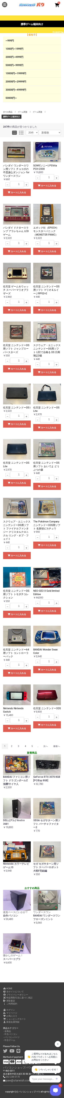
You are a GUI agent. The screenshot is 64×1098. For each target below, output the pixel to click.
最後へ (56, 746)
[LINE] (18, 1051)
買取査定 (10, 1000)
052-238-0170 (13, 1077)
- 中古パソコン (10, 1034)
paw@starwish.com (18, 1080)
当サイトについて (15, 991)
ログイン (10, 1010)
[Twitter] (5, 1051)
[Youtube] (11, 1051)
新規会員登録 (12, 1022)
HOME (9, 988)
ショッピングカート (16, 1019)
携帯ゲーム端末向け (11, 117)
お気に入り (11, 1016)
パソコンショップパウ (17, 1067)
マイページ (11, 1013)
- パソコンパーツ (11, 1037)
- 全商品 (7, 1031)
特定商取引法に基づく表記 (19, 997)
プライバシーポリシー (17, 994)
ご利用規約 (11, 1003)
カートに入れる (18, 192)
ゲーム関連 (22, 112)
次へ (45, 746)
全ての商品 (7, 112)
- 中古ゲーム (9, 1040)
